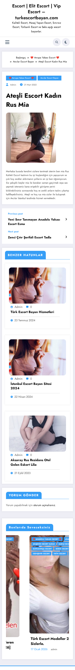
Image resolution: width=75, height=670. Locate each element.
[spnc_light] (66, 42)
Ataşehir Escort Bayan (21, 544)
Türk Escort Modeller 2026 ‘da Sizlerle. (34, 641)
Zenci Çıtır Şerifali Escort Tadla (29, 237)
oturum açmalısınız (44, 505)
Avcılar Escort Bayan (49, 77)
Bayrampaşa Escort (19, 548)
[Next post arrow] (66, 237)
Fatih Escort (37, 553)
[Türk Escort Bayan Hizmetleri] (37, 285)
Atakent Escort (49, 539)
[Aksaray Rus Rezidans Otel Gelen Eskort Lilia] (37, 433)
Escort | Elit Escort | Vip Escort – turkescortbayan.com (36, 12)
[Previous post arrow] (66, 219)
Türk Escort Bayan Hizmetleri (32, 312)
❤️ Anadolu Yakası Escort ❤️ (24, 539)
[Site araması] (57, 42)
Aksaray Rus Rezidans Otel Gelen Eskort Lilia (30, 462)
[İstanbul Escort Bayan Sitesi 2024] (37, 357)
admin (13, 84)
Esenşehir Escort (18, 553)
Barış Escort (42, 544)
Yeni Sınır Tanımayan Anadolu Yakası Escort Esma (34, 222)
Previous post (15, 213)
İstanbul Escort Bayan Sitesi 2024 (31, 386)
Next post (13, 231)
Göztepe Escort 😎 (56, 553)
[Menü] (7, 42)
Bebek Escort (39, 548)
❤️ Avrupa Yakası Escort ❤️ (21, 77)
